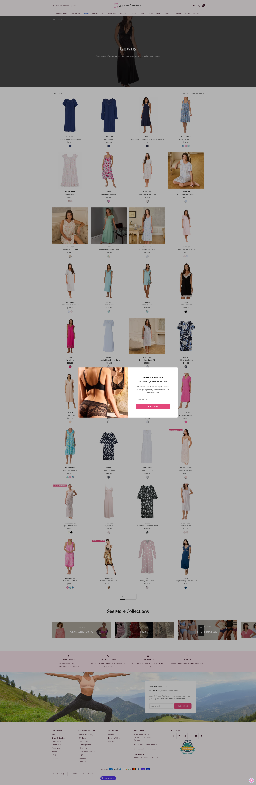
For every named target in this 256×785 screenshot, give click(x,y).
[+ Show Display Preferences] (251, 780)
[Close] (175, 370)
